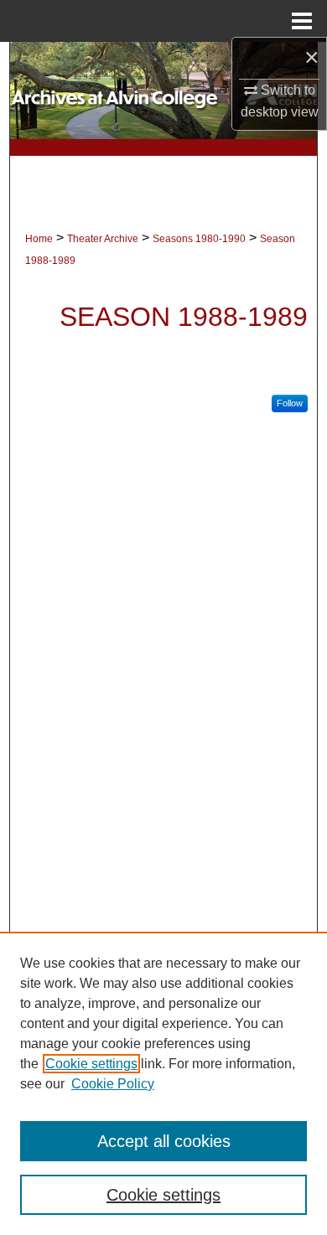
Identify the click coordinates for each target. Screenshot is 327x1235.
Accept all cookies (164, 1141)
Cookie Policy (112, 1084)
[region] (163, 1083)
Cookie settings (91, 1064)
